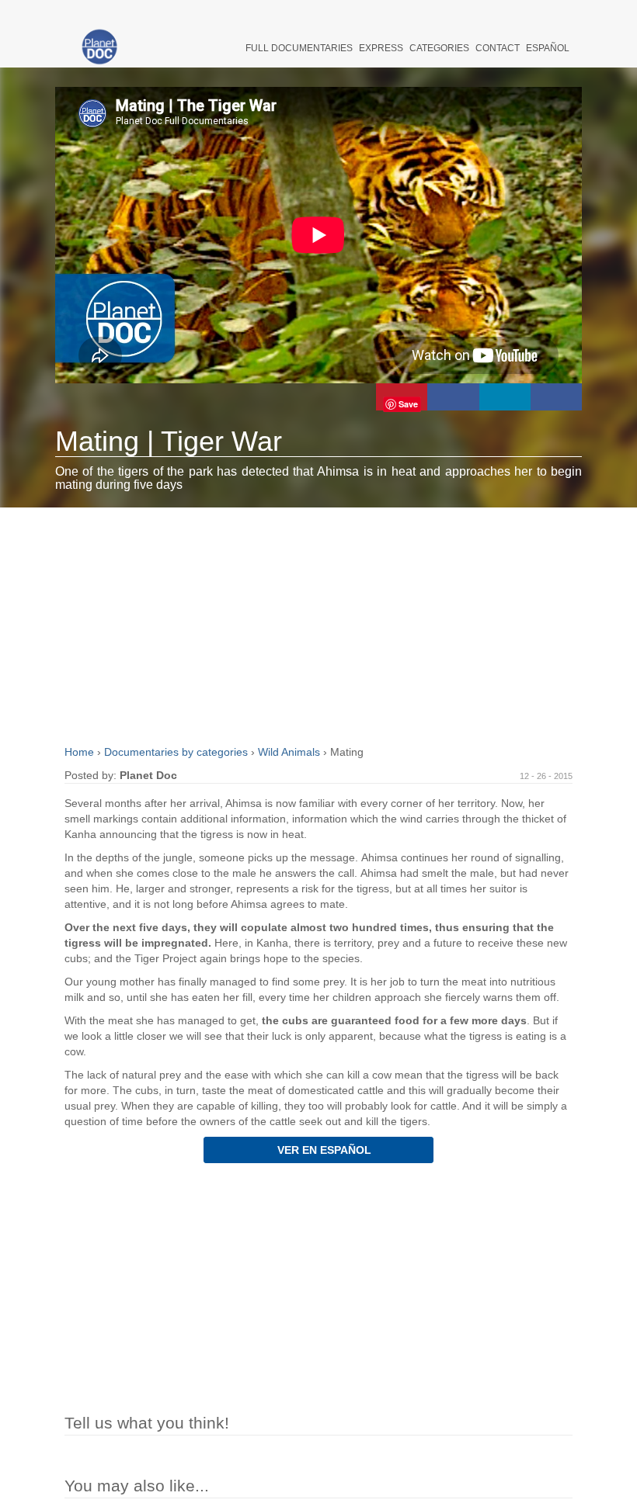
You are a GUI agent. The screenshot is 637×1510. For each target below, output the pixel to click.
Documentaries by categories (177, 752)
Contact (497, 48)
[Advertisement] (318, 623)
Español (547, 48)
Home (80, 752)
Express (381, 48)
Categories (439, 48)
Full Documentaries (299, 48)
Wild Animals (290, 752)
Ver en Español (322, 1150)
